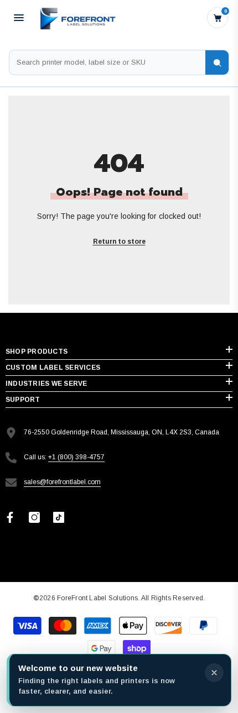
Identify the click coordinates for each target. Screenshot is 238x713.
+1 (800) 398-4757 (76, 457)
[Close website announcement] (214, 672)
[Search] (217, 62)
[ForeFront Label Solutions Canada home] (77, 17)
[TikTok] (58, 517)
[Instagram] (34, 517)
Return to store (119, 241)
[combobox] (107, 62)
